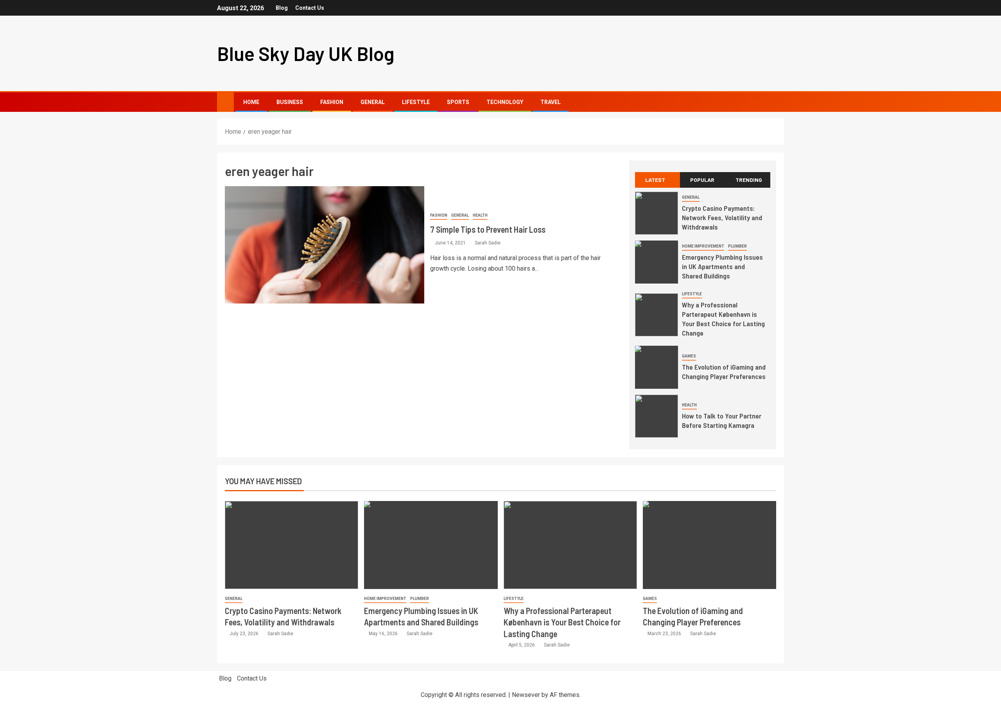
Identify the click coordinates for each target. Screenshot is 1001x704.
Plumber (737, 246)
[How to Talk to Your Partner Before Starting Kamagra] (656, 416)
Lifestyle (416, 102)
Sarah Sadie (487, 243)
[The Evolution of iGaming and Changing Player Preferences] (656, 367)
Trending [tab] (749, 179)
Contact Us (309, 8)
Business (289, 102)
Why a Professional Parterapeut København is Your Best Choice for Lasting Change (723, 318)
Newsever (526, 695)
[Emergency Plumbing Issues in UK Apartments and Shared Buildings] (656, 262)
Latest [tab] (655, 179)
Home (251, 102)
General (373, 102)
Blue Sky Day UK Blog (306, 53)
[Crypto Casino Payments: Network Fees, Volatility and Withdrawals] (656, 213)
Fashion (331, 102)
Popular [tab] (702, 179)
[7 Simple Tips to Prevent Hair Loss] (324, 245)
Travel (550, 102)
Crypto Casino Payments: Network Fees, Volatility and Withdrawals (722, 217)
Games (689, 356)
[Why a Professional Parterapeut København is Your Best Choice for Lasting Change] (656, 314)
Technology (504, 102)
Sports (458, 102)
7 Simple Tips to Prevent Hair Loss (487, 229)
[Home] (225, 101)
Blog (282, 8)
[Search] (777, 102)
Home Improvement (703, 246)
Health (480, 215)
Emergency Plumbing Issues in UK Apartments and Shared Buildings (722, 266)
